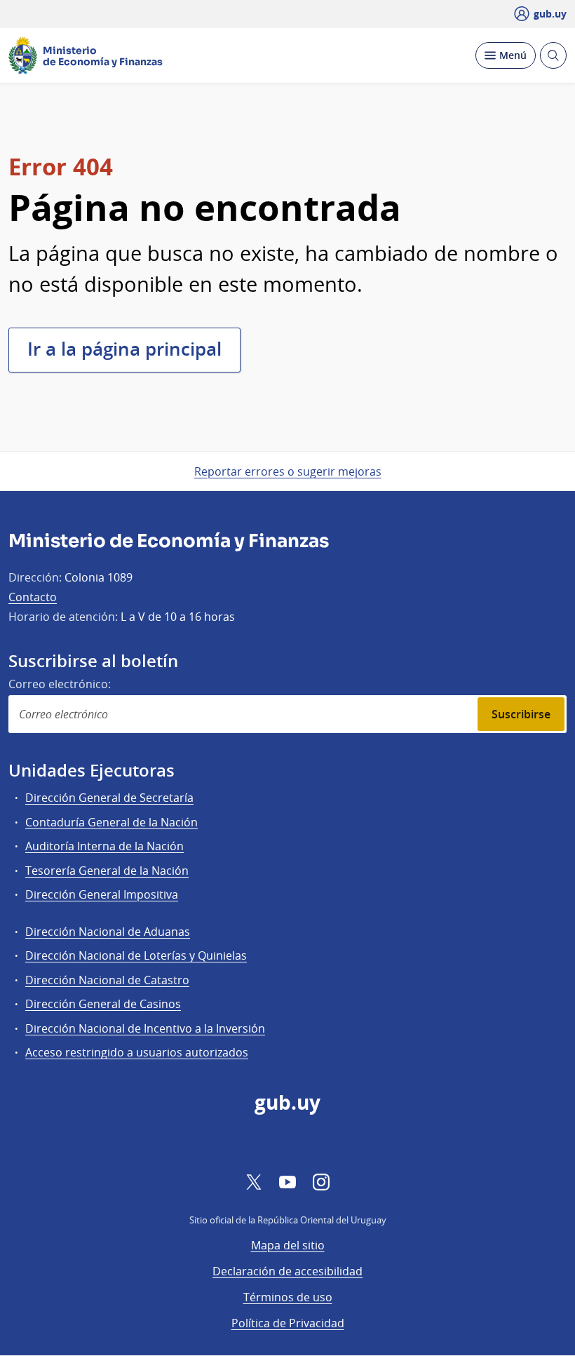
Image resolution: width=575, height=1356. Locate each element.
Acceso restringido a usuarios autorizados (136, 1052)
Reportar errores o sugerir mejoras (287, 471)
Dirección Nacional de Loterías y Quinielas (136, 955)
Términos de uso (287, 1297)
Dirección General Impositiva (101, 894)
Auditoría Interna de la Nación (104, 846)
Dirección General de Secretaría (109, 797)
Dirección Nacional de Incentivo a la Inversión (145, 1028)
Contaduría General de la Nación (111, 822)
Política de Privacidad (287, 1323)
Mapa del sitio (288, 1245)
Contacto (32, 597)
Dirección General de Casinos (103, 1004)
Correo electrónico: (59, 684)
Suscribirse (521, 714)
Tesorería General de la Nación (107, 870)
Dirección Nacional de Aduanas (107, 931)
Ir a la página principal (124, 349)
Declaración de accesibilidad (287, 1271)
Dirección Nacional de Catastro (107, 980)
